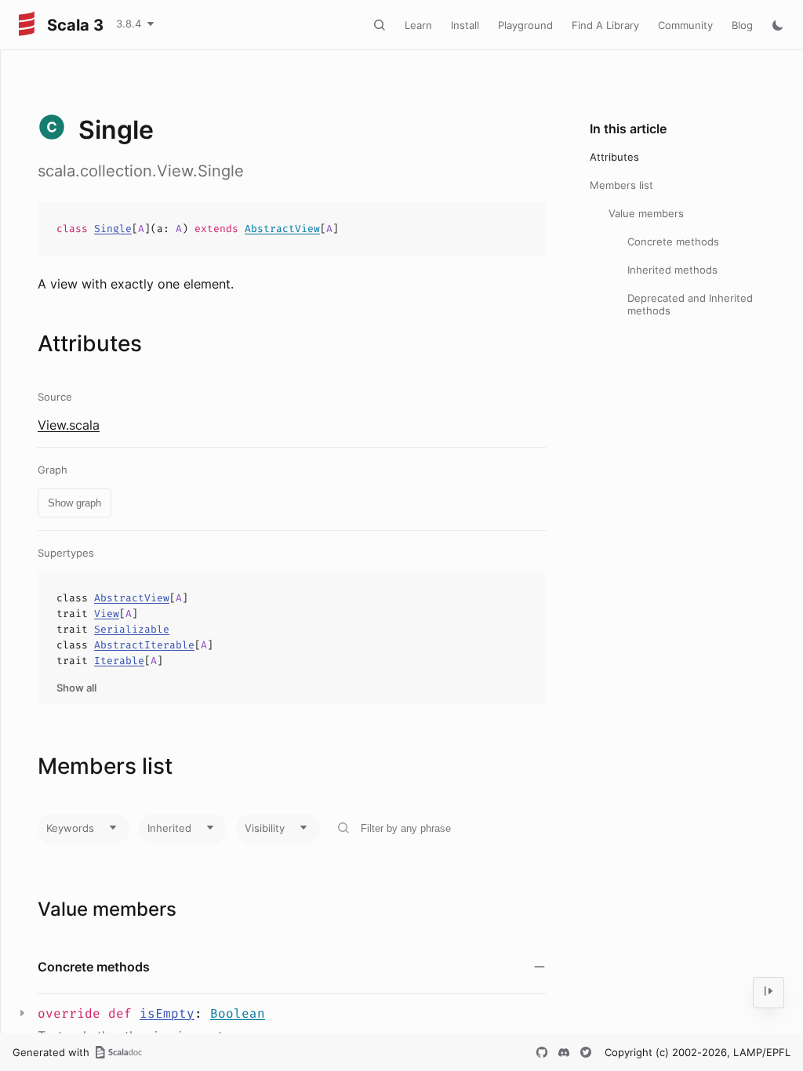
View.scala (69, 425)
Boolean (237, 1013)
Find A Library (605, 25)
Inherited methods (672, 269)
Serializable (131, 629)
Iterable (119, 660)
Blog (742, 25)
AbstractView (282, 228)
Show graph (74, 503)
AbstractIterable (144, 645)
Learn (418, 25)
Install (465, 25)
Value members (646, 213)
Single (113, 228)
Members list (621, 185)
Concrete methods (673, 241)
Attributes (614, 157)
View (106, 613)
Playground (525, 25)
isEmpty (167, 1013)
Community (685, 25)
